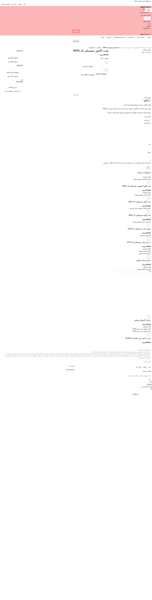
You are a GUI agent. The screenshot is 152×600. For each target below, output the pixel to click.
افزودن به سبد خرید (88, 66)
